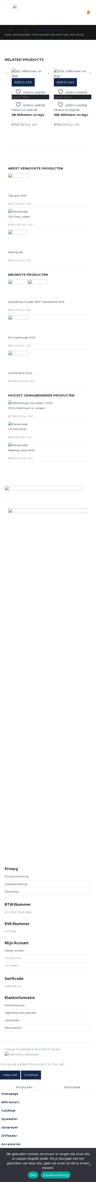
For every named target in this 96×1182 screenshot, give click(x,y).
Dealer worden (14, 950)
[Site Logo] (22, 12)
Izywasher (9, 1119)
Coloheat (8, 1110)
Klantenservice (14, 1005)
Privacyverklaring (16, 876)
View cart (10, 1075)
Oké (33, 1175)
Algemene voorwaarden (21, 1012)
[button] (9, 12)
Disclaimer (12, 891)
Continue (31, 1075)
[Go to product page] (30, 73)
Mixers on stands (24, 110)
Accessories (11, 1144)
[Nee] (90, 1165)
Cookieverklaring (16, 884)
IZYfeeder (9, 1135)
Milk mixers (10, 1102)
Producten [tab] (24, 1087)
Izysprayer (9, 1127)
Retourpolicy (13, 1027)
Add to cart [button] (23, 82)
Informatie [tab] (72, 1087)
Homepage (9, 1094)
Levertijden (12, 1020)
